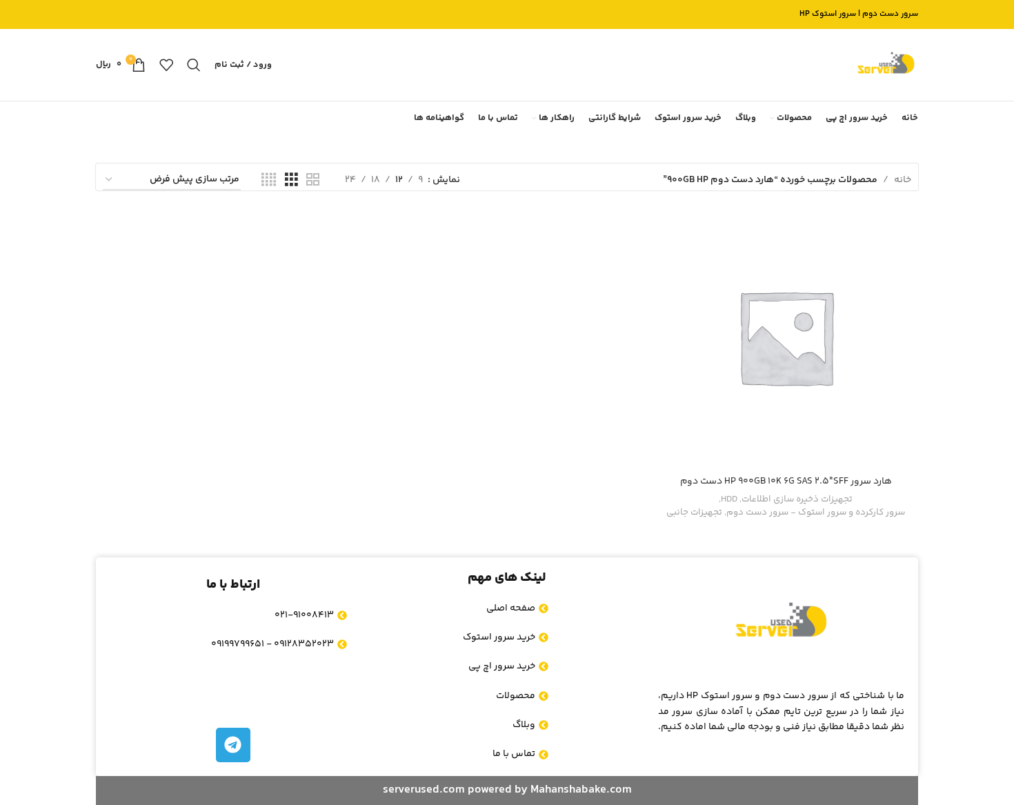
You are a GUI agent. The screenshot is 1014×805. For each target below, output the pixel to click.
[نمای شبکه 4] (268, 180)
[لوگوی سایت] (885, 64)
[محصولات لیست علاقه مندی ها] (166, 65)
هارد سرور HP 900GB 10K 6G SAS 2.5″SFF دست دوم (786, 481)
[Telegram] (233, 745)
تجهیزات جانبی (694, 512)
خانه (902, 180)
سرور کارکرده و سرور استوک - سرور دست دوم (815, 512)
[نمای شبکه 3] (291, 180)
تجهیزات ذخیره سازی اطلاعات (797, 499)
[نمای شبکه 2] (312, 180)
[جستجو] (194, 65)
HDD (729, 499)
